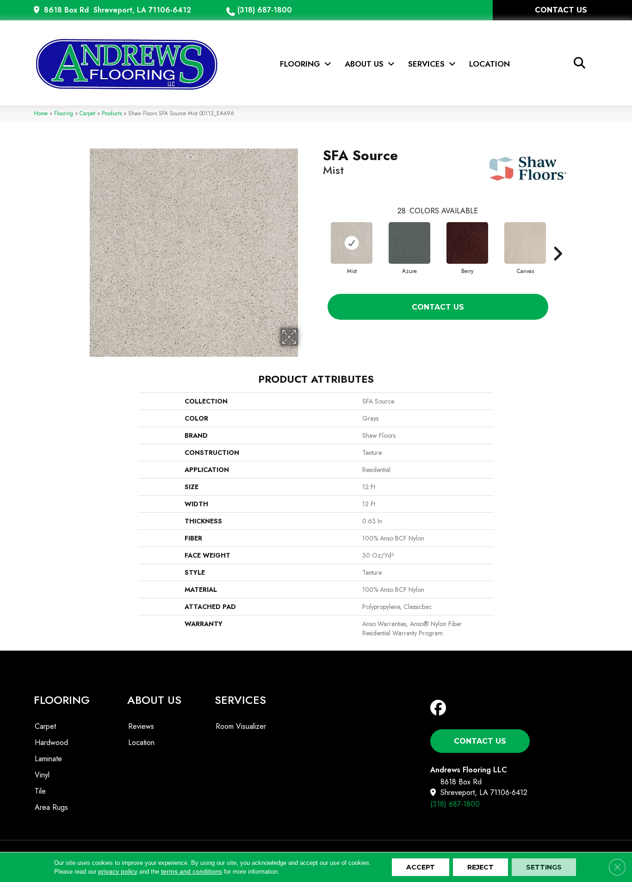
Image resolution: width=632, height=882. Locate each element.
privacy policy (117, 871)
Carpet (87, 113)
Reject (480, 867)
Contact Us (438, 307)
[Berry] (467, 243)
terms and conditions (191, 871)
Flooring (63, 113)
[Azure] (409, 243)
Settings (544, 867)
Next (557, 239)
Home (41, 113)
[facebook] (440, 708)
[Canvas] (525, 243)
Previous (318, 239)
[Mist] (351, 243)
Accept (420, 867)
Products (112, 113)
